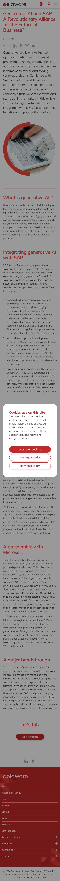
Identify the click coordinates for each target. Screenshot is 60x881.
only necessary (30, 465)
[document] (30, 440)
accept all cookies (30, 449)
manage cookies (30, 457)
